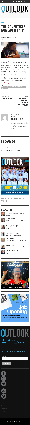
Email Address (6, 356)
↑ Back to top (15, 423)
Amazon (20, 80)
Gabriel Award (7, 86)
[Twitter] (19, 1)
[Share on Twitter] (23, 37)
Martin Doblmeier (14, 86)
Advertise (3, 411)
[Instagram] (16, 1)
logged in (9, 150)
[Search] (3, 1)
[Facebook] (13, 1)
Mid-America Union (22, 86)
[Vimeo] (21, 1)
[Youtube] (24, 1)
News (2, 22)
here (16, 80)
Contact (3, 406)
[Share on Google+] (25, 37)
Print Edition (4, 408)
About (2, 403)
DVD (2, 86)
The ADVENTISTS (4, 88)
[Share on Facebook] (20, 37)
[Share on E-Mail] (28, 37)
